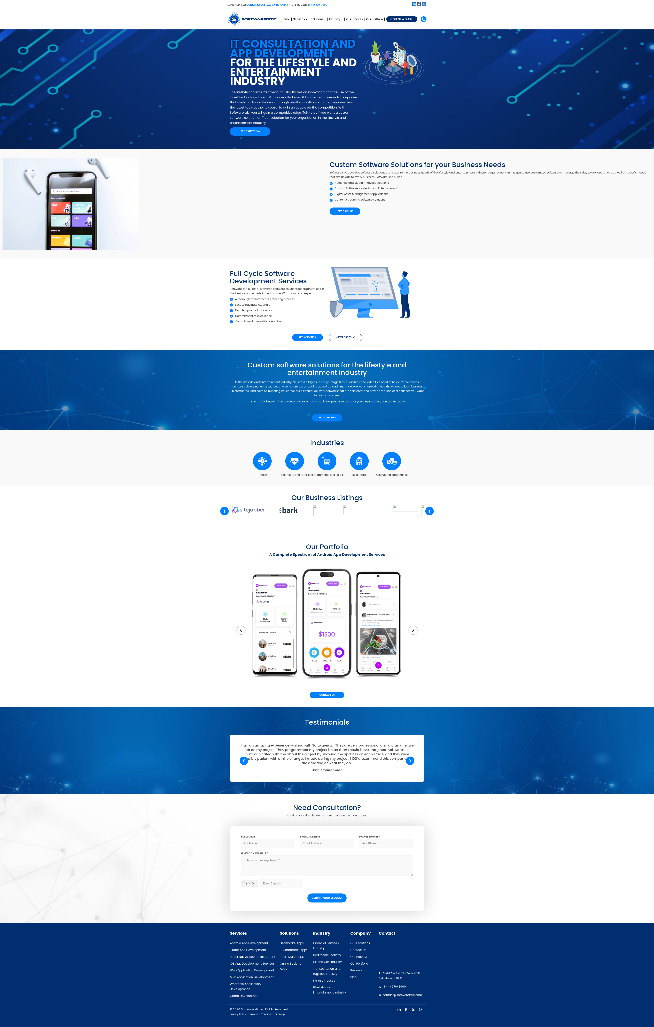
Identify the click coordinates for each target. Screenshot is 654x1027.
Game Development (245, 996)
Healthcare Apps (292, 943)
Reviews (356, 970)
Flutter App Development (248, 950)
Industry (334, 19)
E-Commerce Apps (294, 950)
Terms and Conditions (260, 1014)
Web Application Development (252, 970)
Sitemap (280, 1014)
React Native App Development (252, 956)
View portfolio (345, 337)
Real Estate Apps (292, 956)
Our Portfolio (374, 19)
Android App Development (249, 943)
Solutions (317, 19)
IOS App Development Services (252, 963)
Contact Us (327, 695)
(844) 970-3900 (317, 5)
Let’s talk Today (250, 131)
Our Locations (360, 943)
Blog (353, 977)
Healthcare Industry (327, 955)
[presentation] (224, 511)
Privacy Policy (238, 1014)
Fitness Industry (324, 980)
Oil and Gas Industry (327, 961)
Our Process (354, 19)
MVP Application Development (252, 977)
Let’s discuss (345, 211)
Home (286, 19)
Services (299, 19)
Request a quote (402, 19)
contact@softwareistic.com (266, 5)
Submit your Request (327, 898)
